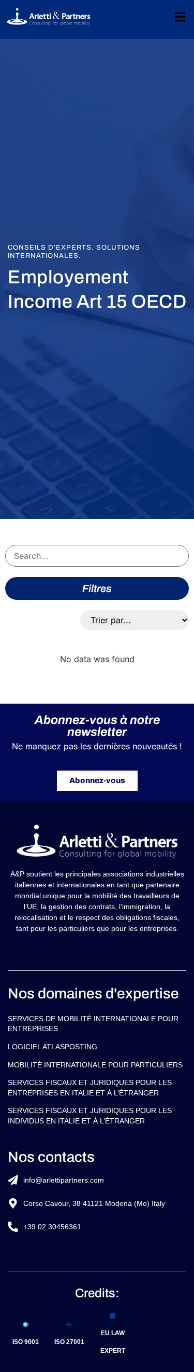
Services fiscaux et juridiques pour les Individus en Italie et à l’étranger (90, 1115)
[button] (180, 17)
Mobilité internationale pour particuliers (95, 1065)
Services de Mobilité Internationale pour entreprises (93, 1023)
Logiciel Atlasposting (52, 1046)
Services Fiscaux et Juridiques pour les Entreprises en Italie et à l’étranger (90, 1087)
